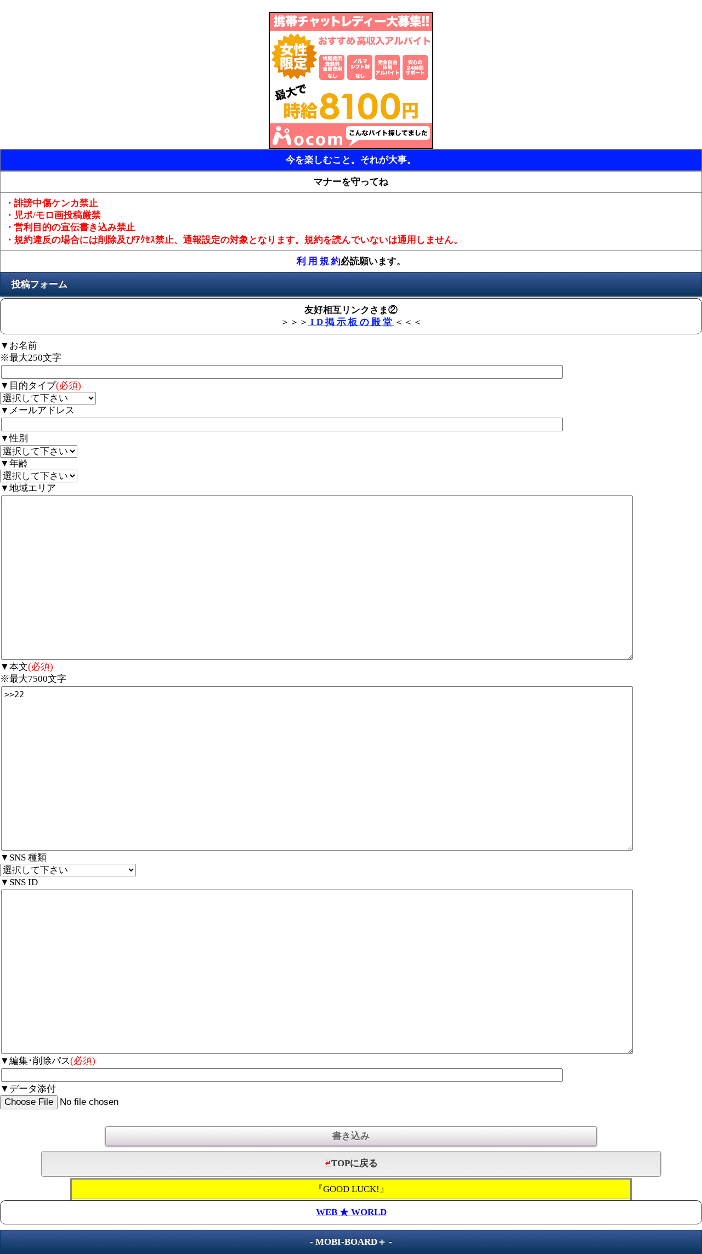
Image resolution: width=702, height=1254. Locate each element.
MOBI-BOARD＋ (351, 1241)
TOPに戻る (354, 1163)
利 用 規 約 (319, 261)
